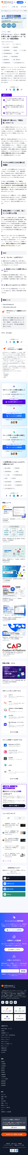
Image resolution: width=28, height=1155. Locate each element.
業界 (2, 1098)
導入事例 (3, 1101)
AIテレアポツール (5, 1037)
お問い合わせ (14, 1127)
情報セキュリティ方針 (19, 1145)
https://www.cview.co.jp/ (9, 307)
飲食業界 (3, 1083)
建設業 (3, 1070)
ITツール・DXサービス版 (15, 1134)
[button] (5, 7)
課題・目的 (4, 1096)
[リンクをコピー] (21, 90)
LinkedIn (6, 375)
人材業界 (3, 1063)
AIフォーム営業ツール (6, 1043)
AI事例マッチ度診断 (6, 1111)
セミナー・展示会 (5, 1107)
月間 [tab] (20, 818)
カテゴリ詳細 (15, 732)
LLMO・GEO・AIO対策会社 (8, 1035)
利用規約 (3, 974)
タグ (2, 1109)
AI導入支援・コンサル (6, 1028)
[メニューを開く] (25, 2)
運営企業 (8, 1143)
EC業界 (3, 1072)
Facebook (6, 374)
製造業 (3, 1061)
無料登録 (23, 971)
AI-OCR (3, 1052)
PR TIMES (9, 332)
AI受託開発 (4, 1050)
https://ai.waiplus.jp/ (8, 304)
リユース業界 (4, 1078)
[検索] (14, 2)
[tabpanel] (14, 840)
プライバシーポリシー (12, 974)
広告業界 (3, 1066)
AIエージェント (5, 1045)
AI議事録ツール (5, 1033)
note (5, 377)
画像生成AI (4, 1048)
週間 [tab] (8, 818)
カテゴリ (3, 1094)
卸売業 (3, 1068)
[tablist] (14, 818)
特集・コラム (4, 1103)
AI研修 (2, 1030)
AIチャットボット (5, 1039)
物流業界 (3, 1081)
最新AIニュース (8, 10)
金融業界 (3, 1074)
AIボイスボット (5, 1041)
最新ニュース (4, 1105)
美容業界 (3, 1085)
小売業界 (3, 1076)
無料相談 (21, 2)
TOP (2, 10)
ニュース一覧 (7, 860)
